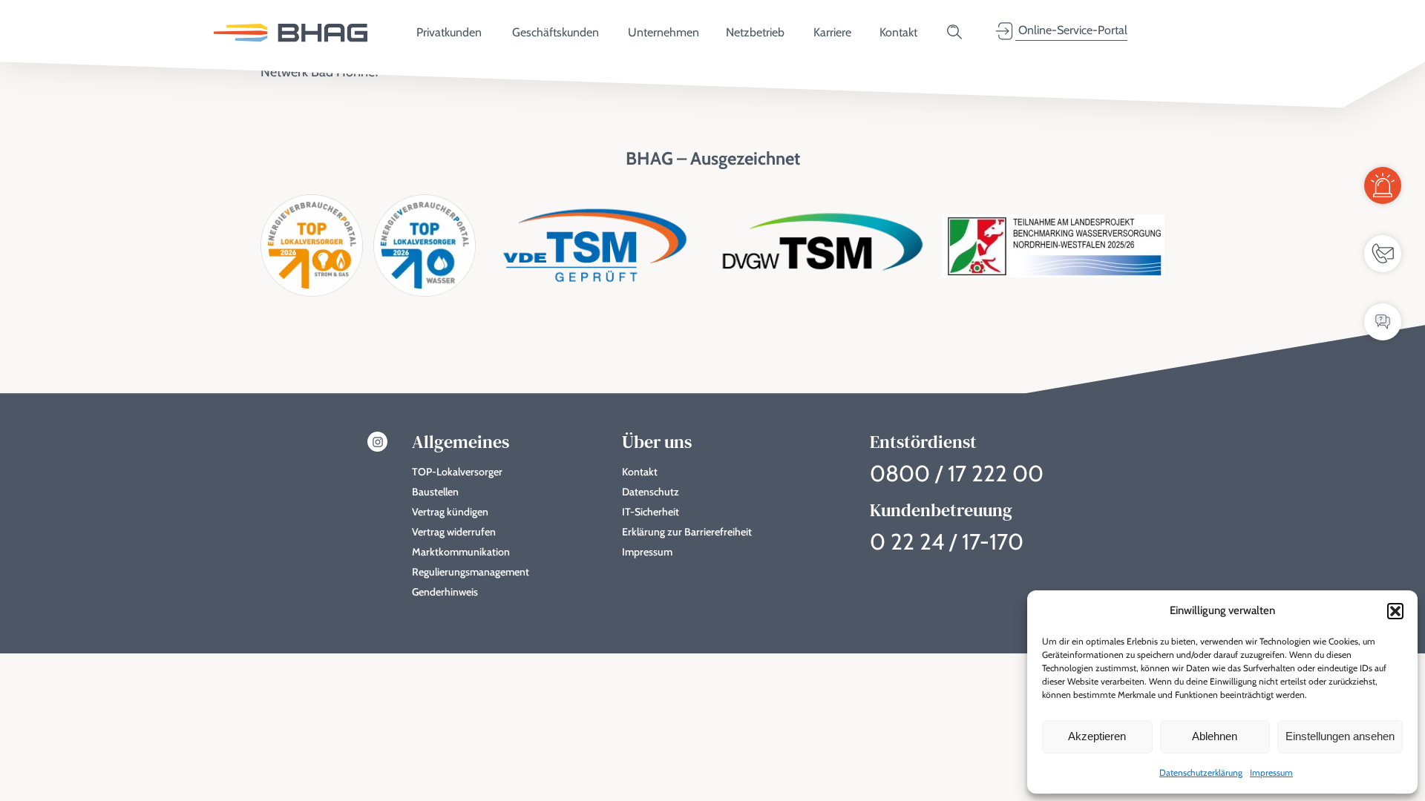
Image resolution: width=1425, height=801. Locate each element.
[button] (1395, 611)
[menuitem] (290, 31)
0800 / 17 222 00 (957, 473)
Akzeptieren (1097, 736)
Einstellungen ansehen (1340, 736)
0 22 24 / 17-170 (946, 542)
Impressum (1271, 772)
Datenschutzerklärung (1200, 772)
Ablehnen (1214, 736)
